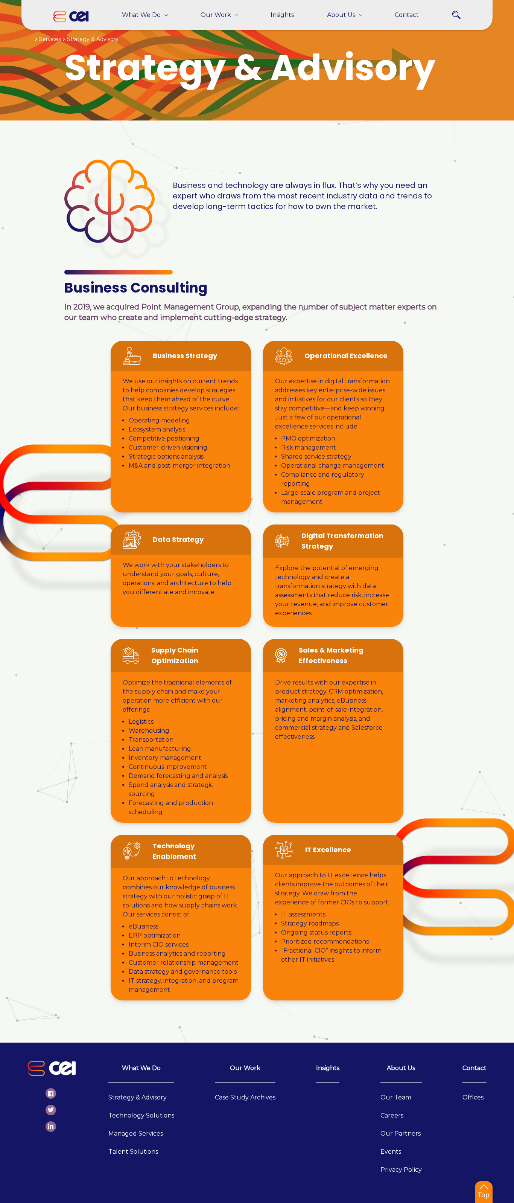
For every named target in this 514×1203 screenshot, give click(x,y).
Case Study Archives (245, 1097)
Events (390, 1151)
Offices (473, 1097)
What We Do (141, 1068)
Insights (327, 1068)
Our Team (395, 1097)
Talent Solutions (133, 1151)
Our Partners (400, 1133)
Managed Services (135, 1133)
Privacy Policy (401, 1169)
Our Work (245, 1068)
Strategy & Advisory (137, 1097)
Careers (391, 1115)
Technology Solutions (141, 1115)
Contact (474, 1068)
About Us (401, 1068)
